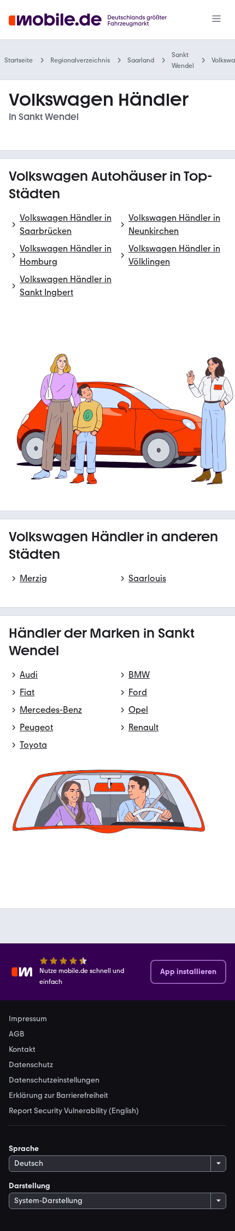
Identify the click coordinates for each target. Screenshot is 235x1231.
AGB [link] (16, 1034)
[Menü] (216, 20)
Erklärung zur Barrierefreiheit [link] (58, 1095)
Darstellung (29, 1185)
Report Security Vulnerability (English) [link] (74, 1111)
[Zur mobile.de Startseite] (97, 20)
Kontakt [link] (22, 1049)
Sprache (24, 1148)
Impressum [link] (28, 1019)
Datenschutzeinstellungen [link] (54, 1080)
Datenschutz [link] (31, 1065)
